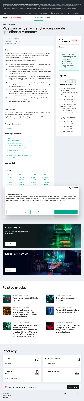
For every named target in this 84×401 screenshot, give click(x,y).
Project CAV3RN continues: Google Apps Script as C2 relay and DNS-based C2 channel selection (68, 328)
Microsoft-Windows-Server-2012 (16, 145)
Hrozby (47, 18)
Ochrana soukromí (69, 394)
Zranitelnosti (38, 18)
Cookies (79, 394)
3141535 (33, 177)
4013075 (9, 175)
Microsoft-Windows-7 (13, 150)
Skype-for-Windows (13, 140)
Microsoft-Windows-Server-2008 (17, 148)
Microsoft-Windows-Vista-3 (15, 143)
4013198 (21, 184)
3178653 (33, 182)
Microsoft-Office (12, 158)
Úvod (4, 24)
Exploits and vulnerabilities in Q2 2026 (25, 299)
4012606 (21, 182)
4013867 (46, 184)
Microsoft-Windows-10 (13, 153)
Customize (41, 212)
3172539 (33, 179)
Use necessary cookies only (18, 212)
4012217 (21, 179)
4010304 (46, 182)
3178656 (33, 184)
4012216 (21, 175)
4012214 (21, 177)
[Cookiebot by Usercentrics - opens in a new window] (70, 188)
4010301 (46, 177)
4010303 (46, 179)
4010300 (46, 175)
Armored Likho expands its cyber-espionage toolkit (67, 311)
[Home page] (12, 18)
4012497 (9, 184)
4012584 (9, 182)
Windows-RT (10, 138)
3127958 (33, 175)
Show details (70, 207)
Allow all (66, 212)
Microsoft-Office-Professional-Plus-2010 (19, 155)
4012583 (9, 177)
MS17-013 (9, 128)
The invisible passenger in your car (67, 299)
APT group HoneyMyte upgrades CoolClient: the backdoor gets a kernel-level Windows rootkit (25, 313)
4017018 (9, 179)
